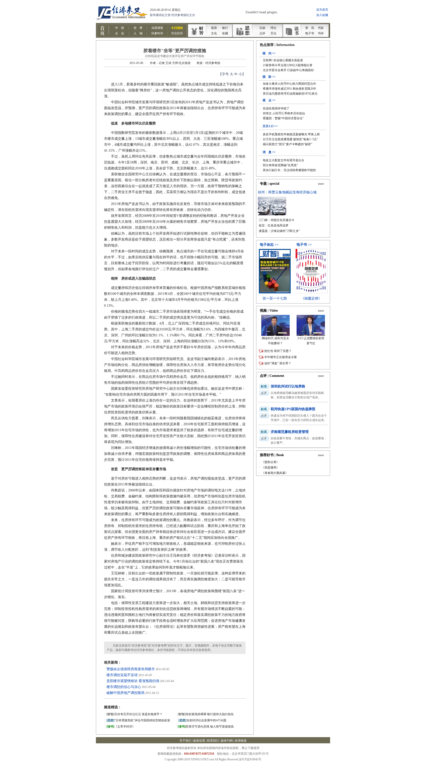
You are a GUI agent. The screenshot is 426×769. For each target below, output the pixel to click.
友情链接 (241, 740)
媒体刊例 (227, 740)
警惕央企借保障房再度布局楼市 (130, 669)
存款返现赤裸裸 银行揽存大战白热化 (206, 714)
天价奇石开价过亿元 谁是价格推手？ (134, 714)
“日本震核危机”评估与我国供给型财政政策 (138, 720)
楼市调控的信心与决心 (123, 687)
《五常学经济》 (120, 726)
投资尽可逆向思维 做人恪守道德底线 (206, 726)
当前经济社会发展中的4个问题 (202, 720)
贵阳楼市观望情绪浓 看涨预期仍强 (132, 681)
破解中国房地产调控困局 (125, 693)
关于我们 (185, 740)
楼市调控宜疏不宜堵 (122, 675)
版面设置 (199, 740)
